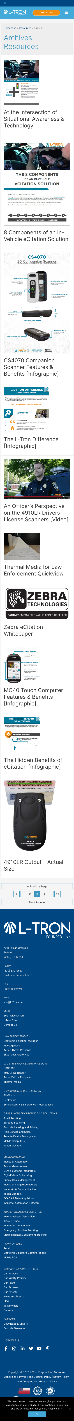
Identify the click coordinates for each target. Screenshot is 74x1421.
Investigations (12, 1045)
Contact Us (10, 1024)
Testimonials (11, 1305)
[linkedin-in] (24, 1348)
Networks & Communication (20, 1189)
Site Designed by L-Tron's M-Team (37, 1381)
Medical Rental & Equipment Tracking (25, 1234)
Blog (6, 1301)
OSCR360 (9, 1068)
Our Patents (10, 1291)
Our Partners (11, 1287)
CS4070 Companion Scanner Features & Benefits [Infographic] (31, 367)
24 (57, 894)
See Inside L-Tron (14, 1015)
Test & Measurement (16, 1166)
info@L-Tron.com (13, 1002)
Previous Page (37, 886)
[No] (69, 1409)
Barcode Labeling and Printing (21, 1127)
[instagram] (16, 1348)
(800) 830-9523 (13, 970)
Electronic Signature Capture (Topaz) (25, 1252)
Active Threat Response (17, 1050)
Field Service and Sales (17, 1131)
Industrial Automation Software (22, 1202)
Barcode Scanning (14, 1122)
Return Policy (61, 1376)
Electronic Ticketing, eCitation (21, 1040)
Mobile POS (10, 1257)
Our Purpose (11, 1273)
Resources (25, 28)
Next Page (37, 902)
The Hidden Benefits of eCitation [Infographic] (33, 763)
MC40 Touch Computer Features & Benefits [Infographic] (33, 697)
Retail (7, 1248)
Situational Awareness (16, 1054)
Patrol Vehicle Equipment (18, 1077)
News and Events (14, 1296)
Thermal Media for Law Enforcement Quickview (34, 570)
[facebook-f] (7, 1348)
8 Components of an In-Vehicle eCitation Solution (36, 235)
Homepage (10, 28)
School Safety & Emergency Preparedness (28, 1104)
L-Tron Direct (11, 1020)
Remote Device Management (20, 1136)
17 (30, 894)
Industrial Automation (16, 1161)
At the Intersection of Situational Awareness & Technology (34, 119)
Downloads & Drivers (16, 1323)
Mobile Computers (14, 1141)
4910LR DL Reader (15, 1072)
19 (43, 894)
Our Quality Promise (15, 1278)
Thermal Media (12, 1081)
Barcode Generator (15, 1328)
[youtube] (41, 1348)
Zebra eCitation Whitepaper (23, 630)
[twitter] (32, 1348)
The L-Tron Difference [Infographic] (31, 442)
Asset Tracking (12, 1118)
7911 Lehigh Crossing (16, 947)
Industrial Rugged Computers (20, 1184)
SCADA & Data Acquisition (19, 1198)
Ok (37, 1414)
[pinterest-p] (48, 1348)
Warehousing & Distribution (19, 1216)
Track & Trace (12, 1221)
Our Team (9, 1282)
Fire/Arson (9, 1095)
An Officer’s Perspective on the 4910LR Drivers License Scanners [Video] (36, 513)
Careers (8, 1310)
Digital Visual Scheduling (18, 1175)
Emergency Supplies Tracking (21, 1230)
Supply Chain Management (19, 1180)
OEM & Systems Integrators (20, 1170)
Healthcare (10, 1100)
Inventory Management (17, 1225)
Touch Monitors (13, 1145)
